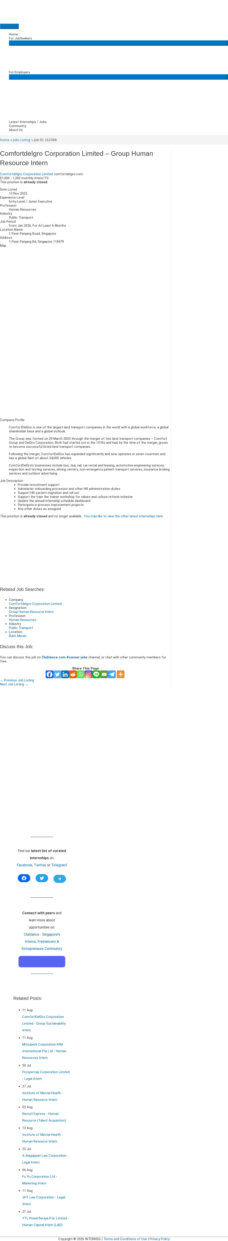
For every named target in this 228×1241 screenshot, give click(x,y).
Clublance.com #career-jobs (65, 657)
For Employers (19, 72)
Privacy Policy (160, 1239)
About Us (16, 130)
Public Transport (21, 628)
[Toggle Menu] (118, 43)
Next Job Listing (14, 684)
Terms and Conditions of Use (125, 1239)
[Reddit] (73, 674)
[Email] (104, 674)
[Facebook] (49, 674)
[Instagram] (88, 674)
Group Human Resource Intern (31, 612)
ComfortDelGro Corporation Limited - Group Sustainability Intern (44, 1023)
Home (13, 34)
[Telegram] (112, 674)
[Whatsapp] (81, 674)
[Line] (96, 674)
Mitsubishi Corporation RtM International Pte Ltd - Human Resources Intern (44, 1051)
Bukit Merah (17, 636)
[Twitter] (57, 674)
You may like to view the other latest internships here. (123, 516)
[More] (120, 674)
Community (17, 126)
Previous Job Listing (17, 680)
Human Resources (22, 620)
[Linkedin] (65, 674)
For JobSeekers (20, 38)
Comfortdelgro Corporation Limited (26, 174)
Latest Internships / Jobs (28, 122)
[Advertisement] (85, 383)
